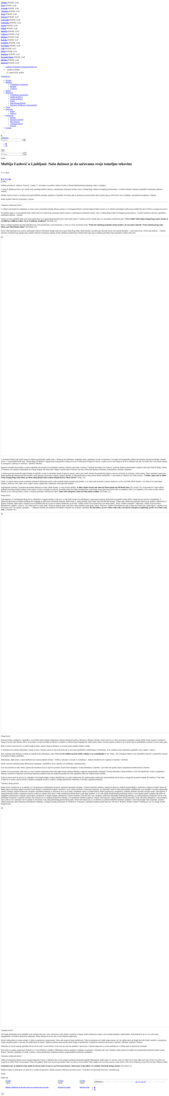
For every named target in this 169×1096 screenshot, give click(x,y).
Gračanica (5, 46)
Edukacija (9, 109)
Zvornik (4, 8)
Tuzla (3, 14)
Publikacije (10, 115)
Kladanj (4, 37)
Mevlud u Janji (84, 1087)
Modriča (4, 31)
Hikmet (13, 118)
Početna (8, 80)
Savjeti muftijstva (16, 99)
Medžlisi (13, 87)
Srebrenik (5, 20)
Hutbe (12, 111)
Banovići (4, 63)
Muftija (8, 91)
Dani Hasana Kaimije (18, 103)
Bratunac (4, 54)
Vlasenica (4, 11)
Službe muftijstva (16, 97)
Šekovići (4, 17)
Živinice (4, 3)
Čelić (3, 49)
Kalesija (4, 40)
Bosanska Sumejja (16, 120)
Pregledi (13, 126)
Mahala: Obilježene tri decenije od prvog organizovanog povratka (27, 1087)
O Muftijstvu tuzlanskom (19, 95)
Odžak (3, 28)
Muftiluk (9, 82)
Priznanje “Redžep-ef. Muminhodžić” (23, 105)
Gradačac (5, 43)
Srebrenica (5, 23)
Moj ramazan (15, 122)
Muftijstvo (9, 93)
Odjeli (12, 101)
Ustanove (13, 89)
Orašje (3, 26)
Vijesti (8, 107)
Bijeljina (4, 60)
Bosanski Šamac (7, 57)
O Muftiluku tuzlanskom (19, 84)
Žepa (3, 6)
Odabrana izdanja (16, 124)
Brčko (3, 51)
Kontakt (8, 128)
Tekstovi (13, 113)
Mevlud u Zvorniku (64, 1087)
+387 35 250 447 (140, 1082)
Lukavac (4, 34)
